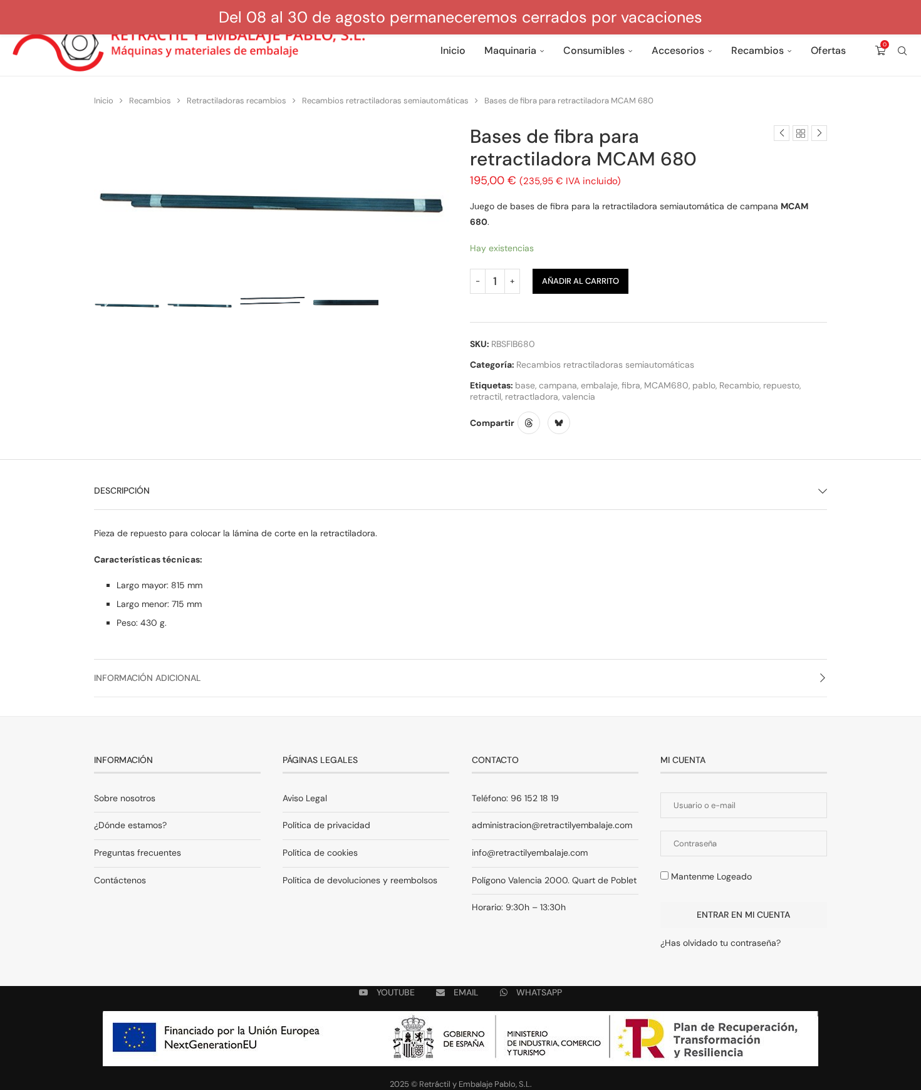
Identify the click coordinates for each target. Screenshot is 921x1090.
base (525, 385)
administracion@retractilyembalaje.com (552, 825)
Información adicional (147, 677)
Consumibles (594, 50)
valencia (578, 396)
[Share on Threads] (529, 423)
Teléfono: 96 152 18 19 (515, 798)
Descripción (122, 490)
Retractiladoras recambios (236, 100)
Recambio (739, 385)
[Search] (902, 51)
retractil (485, 396)
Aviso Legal (305, 798)
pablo (703, 385)
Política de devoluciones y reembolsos (360, 880)
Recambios (757, 50)
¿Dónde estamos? (130, 825)
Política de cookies (320, 852)
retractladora (531, 396)
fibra (631, 385)
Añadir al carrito (580, 281)
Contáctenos (120, 880)
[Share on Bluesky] (559, 423)
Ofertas (828, 50)
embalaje (599, 385)
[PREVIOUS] (106, 307)
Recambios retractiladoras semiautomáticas (385, 100)
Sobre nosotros (124, 798)
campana (558, 385)
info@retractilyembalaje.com (530, 852)
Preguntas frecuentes (137, 852)
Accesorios (678, 50)
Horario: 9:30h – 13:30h (519, 907)
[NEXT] (438, 307)
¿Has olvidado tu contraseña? (720, 942)
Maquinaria (510, 50)
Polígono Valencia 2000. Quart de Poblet (554, 880)
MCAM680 (666, 385)
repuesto (781, 385)
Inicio (453, 50)
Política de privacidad (326, 825)
